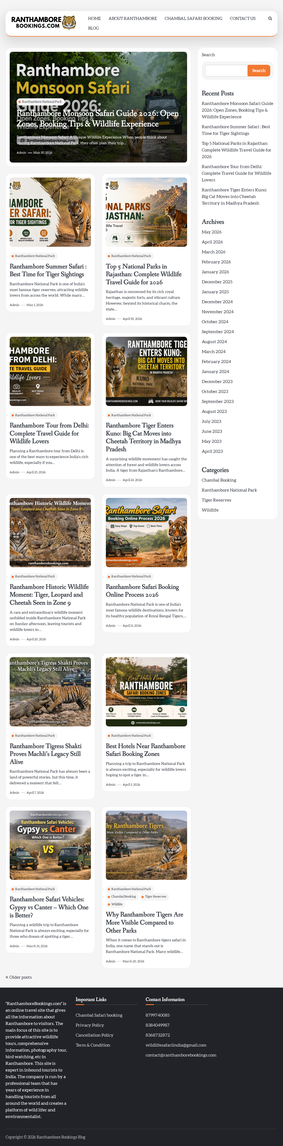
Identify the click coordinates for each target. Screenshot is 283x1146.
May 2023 (211, 441)
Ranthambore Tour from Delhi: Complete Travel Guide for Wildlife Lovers (49, 433)
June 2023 (212, 431)
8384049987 (158, 1025)
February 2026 (216, 262)
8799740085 (158, 1015)
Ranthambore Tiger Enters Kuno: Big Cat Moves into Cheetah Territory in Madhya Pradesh (143, 437)
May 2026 (212, 232)
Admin (21, 152)
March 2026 (214, 252)
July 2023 (211, 421)
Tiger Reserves (155, 896)
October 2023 (215, 391)
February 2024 (216, 361)
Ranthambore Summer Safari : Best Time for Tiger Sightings (48, 270)
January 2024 (215, 371)
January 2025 (215, 292)
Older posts (20, 977)
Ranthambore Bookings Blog (61, 1137)
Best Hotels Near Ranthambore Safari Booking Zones (145, 750)
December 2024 (217, 302)
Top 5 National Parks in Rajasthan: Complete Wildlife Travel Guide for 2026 (144, 274)
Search (208, 55)
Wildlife (117, 904)
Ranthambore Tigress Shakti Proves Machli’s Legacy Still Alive (46, 754)
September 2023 (218, 401)
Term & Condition (93, 1045)
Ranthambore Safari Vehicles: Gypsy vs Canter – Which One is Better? (49, 907)
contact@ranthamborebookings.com (181, 1055)
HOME (94, 19)
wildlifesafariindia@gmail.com (176, 1045)
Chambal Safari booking (99, 1015)
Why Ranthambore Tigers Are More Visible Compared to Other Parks (144, 922)
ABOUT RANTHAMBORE (133, 19)
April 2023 (212, 451)
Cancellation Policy (95, 1035)
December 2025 (217, 282)
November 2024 (218, 312)
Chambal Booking (123, 896)
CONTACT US (243, 19)
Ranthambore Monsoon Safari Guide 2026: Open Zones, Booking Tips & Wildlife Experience (98, 118)
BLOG (93, 28)
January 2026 (215, 272)
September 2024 (218, 332)
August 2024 (214, 342)
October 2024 (215, 322)
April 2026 (212, 242)
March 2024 (214, 352)
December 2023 (217, 381)
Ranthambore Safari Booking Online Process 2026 (142, 591)
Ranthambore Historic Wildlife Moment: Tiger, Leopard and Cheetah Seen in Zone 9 (49, 595)
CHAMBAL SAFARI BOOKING (193, 19)
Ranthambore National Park (42, 101)
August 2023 (214, 411)
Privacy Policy (90, 1025)
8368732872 (158, 1035)
